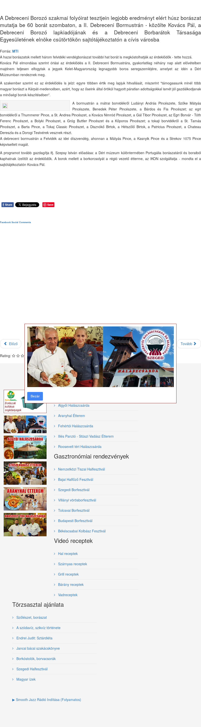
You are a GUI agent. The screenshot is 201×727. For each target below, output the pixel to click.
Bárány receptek (70, 584)
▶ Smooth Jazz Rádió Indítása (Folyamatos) (46, 699)
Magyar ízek (25, 679)
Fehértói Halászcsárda (75, 425)
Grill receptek (68, 574)
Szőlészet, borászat (31, 617)
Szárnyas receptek (72, 563)
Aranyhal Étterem (71, 415)
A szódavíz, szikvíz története (38, 627)
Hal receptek (67, 553)
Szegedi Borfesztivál (73, 489)
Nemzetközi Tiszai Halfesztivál (81, 469)
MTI (15, 51)
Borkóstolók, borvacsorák (35, 658)
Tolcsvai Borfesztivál (73, 510)
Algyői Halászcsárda (73, 405)
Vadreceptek (67, 594)
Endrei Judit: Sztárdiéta (33, 637)
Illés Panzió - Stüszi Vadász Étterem (85, 436)
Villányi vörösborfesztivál (76, 500)
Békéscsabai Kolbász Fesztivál (81, 530)
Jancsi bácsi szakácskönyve (37, 648)
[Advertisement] (100, 285)
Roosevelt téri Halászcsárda (79, 446)
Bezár (35, 396)
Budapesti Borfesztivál (74, 520)
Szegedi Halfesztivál (31, 668)
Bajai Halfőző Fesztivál (75, 479)
